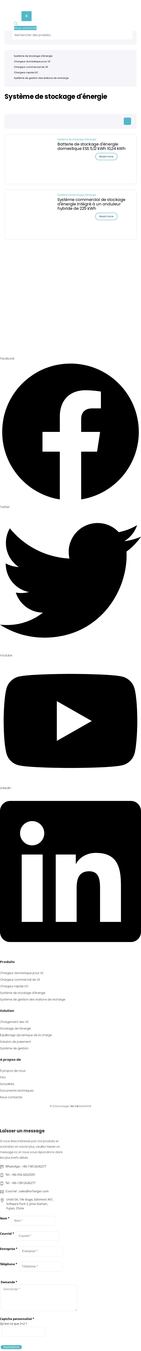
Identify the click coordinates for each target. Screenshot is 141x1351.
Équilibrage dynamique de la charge (26, 1035)
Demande (9, 1282)
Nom (5, 1218)
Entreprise (8, 1249)
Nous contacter (11, 1097)
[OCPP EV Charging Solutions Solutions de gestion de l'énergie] (32, 8)
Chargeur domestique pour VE (32, 61)
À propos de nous (13, 1071)
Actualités (7, 1084)
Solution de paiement (15, 1042)
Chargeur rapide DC (26, 72)
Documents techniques (17, 1090)
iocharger (64, 1106)
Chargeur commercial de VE (31, 67)
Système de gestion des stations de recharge (41, 78)
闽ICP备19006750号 (81, 1106)
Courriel (7, 1234)
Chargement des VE (14, 1022)
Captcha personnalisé (17, 1319)
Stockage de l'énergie (15, 1028)
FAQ (3, 1077)
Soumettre (11, 1347)
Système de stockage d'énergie (76, 139)
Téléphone (8, 1264)
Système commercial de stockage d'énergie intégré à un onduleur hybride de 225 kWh (91, 204)
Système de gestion (14, 1048)
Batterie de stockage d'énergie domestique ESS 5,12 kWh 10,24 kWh (91, 146)
